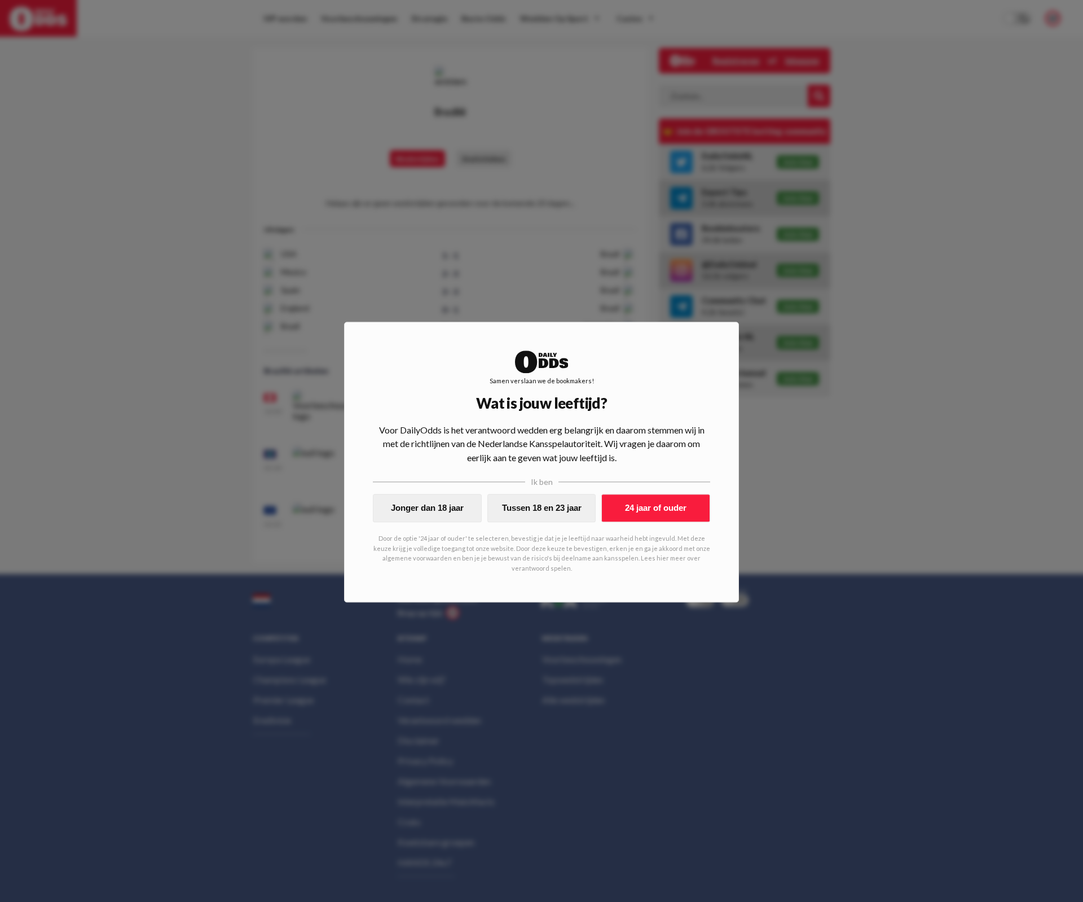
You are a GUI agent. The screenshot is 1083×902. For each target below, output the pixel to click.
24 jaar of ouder (655, 508)
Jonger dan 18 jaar (427, 508)
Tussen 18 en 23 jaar (542, 508)
